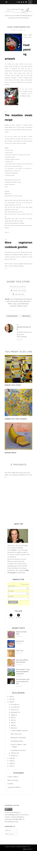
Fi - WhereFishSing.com (24, 327)
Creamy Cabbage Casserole (19, 730)
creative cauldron (12, 777)
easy (11, 299)
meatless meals (18, 301)
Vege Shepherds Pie (17, 741)
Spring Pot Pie (20, 641)
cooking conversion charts (19, 254)
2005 (10, 766)
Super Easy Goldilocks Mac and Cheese (22, 661)
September (14, 712)
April (12, 725)
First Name (18, 591)
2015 (10, 696)
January (13, 755)
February (14, 753)
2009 (10, 761)
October (13, 709)
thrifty (10, 303)
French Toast (19, 650)
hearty (24, 299)
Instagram (18, 617)
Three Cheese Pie (16, 734)
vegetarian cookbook (16, 306)
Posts (9, 830)
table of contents (12, 780)
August (13, 715)
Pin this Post (19, 294)
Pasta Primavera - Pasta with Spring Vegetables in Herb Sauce (23, 672)
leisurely (29, 299)
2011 (10, 702)
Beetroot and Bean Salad (21, 633)
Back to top (27, 849)
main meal (9, 301)
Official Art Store (26, 96)
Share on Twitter (19, 290)
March (13, 728)
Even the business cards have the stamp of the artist (22, 681)
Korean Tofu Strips (13, 385)
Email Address (18, 586)
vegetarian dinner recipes (25, 263)
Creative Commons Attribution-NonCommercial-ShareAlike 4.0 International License (14, 819)
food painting (17, 299)
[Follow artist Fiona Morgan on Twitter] (23, 2)
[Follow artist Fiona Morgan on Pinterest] (21, 2)
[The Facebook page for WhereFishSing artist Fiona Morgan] (16, 2)
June (12, 720)
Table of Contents (19, 266)
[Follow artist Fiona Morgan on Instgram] (19, 2)
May (12, 723)
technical (10, 783)
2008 (10, 763)
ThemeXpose (18, 846)
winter (25, 306)
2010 (10, 758)
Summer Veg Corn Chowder (16, 419)
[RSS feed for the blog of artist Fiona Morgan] (26, 2)
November (14, 707)
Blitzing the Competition (18, 737)
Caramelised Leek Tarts (18, 750)
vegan (14, 303)
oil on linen (26, 301)
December (14, 704)
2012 (10, 699)
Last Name (10, 596)
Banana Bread (10, 452)
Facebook (11, 617)
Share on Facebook (19, 286)
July (12, 717)
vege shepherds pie (23, 303)
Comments (10, 834)
